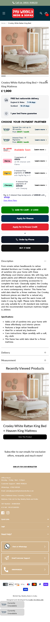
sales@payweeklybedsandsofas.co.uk (20, 491)
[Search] (41, 13)
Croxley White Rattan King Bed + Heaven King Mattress (24, 428)
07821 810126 (15, 487)
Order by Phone (26, 239)
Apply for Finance (25, 218)
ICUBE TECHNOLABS (35, 600)
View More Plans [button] (10, 200)
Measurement (8, 360)
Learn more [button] (40, 129)
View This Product (25, 437)
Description (7, 261)
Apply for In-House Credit (25, 227)
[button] (3, 13)
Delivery (5, 352)
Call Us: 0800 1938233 (26, 2)
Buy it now (25, 248)
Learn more (40, 185)
